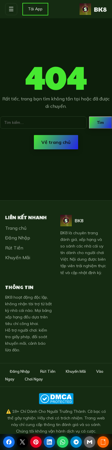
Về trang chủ (56, 142)
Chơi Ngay (34, 379)
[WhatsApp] (62, 442)
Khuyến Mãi (17, 257)
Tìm (100, 122)
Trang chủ (15, 228)
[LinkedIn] (49, 442)
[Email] (89, 442)
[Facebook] (9, 442)
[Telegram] (76, 442)
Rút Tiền (14, 248)
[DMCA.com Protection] (56, 398)
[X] (22, 442)
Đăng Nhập (17, 238)
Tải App (35, 8)
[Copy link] (103, 442)
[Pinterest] (36, 442)
